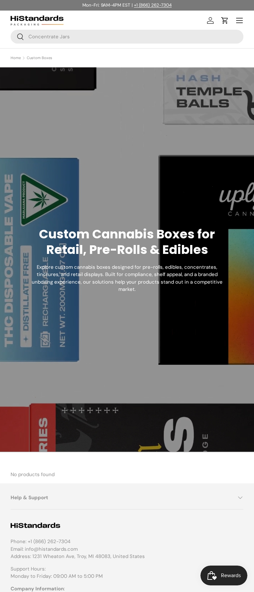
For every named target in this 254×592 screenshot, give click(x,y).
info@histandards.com (51, 549)
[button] (225, 20)
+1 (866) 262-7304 (153, 5)
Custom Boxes (39, 58)
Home (16, 58)
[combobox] (127, 37)
